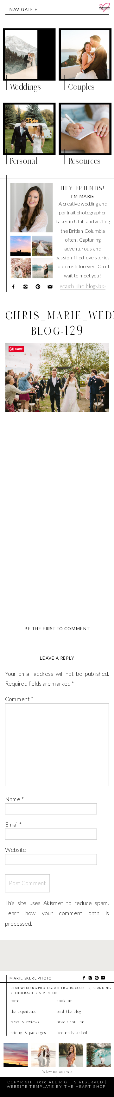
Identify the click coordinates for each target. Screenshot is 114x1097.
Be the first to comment (57, 628)
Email (13, 824)
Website (15, 849)
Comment (19, 698)
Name (14, 799)
